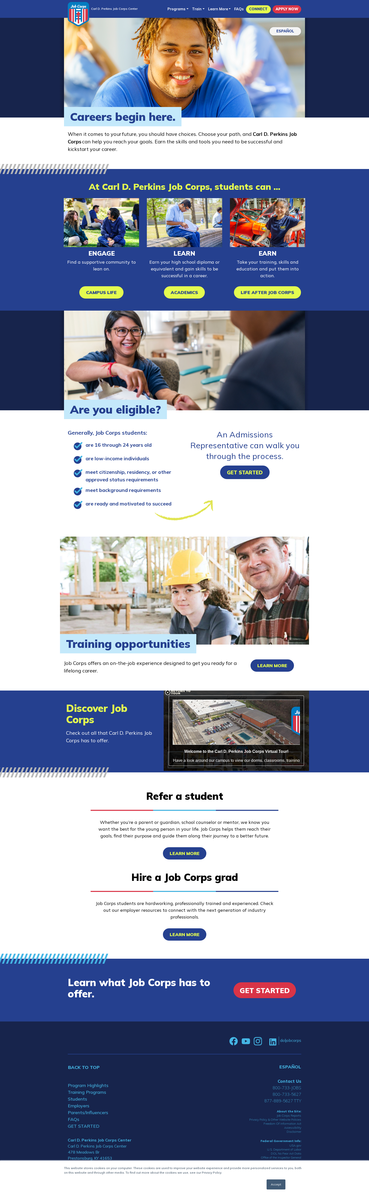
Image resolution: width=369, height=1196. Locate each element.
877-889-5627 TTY (282, 1100)
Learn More (218, 9)
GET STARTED (83, 1126)
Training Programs (87, 1092)
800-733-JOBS (287, 1087)
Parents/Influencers (88, 1112)
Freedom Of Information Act (282, 1123)
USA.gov (295, 1145)
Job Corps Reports (289, 1115)
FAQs (239, 9)
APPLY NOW (287, 9)
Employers (78, 1106)
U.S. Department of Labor (284, 1149)
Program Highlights (88, 1085)
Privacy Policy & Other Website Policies (275, 1119)
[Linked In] (273, 1041)
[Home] (78, 14)
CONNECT (258, 9)
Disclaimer (294, 1131)
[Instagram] (257, 1041)
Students (77, 1099)
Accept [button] (276, 1184)
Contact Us (289, 1081)
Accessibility (292, 1127)
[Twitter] (265, 1041)
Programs (176, 9)
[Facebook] (233, 1041)
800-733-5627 (287, 1094)
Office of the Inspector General (281, 1157)
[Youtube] (245, 1041)
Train (197, 9)
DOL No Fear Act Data (286, 1153)
